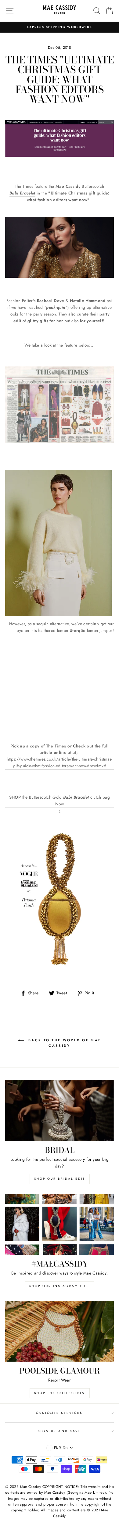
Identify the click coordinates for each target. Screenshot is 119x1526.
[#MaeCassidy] (59, 1224)
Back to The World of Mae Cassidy (64, 1043)
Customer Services (59, 1412)
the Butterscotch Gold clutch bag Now (59, 800)
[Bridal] (59, 1110)
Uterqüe (77, 630)
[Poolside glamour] (59, 1331)
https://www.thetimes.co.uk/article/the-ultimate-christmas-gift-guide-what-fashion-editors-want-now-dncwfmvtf (60, 762)
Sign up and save (59, 1431)
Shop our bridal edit (59, 1178)
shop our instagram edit (59, 1286)
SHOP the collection (59, 1393)
